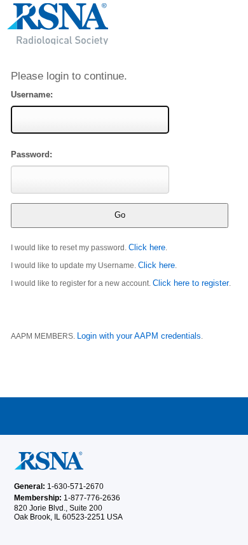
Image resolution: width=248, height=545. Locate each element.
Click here (146, 247)
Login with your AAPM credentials (139, 336)
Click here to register (191, 283)
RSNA (124, 28)
